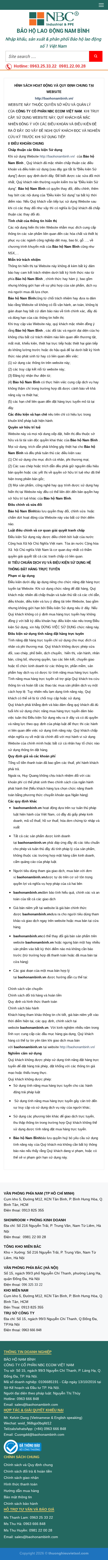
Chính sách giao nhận (21, 1478)
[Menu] (101, 5)
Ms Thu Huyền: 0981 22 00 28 (28, 1530)
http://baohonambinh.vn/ (57, 156)
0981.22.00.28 (72, 66)
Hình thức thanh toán (20, 1484)
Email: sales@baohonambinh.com (31, 1537)
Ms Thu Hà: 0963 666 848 (24, 1524)
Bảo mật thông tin (18, 1497)
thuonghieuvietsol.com (68, 1553)
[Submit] (95, 56)
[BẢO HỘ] (54, 18)
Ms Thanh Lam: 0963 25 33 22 (28, 1517)
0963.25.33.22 (43, 66)
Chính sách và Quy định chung (28, 1465)
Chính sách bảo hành (21, 1504)
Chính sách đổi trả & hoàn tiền (28, 1471)
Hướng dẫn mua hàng (21, 1491)
